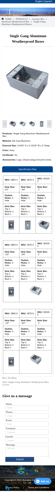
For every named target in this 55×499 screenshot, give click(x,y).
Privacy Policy (12, 487)
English (39, 1)
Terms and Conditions (38, 487)
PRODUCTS (22, 19)
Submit (20, 459)
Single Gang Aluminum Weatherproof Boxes (24, 22)
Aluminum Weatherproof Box (15, 21)
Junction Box (38, 19)
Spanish (48, 1)
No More (12, 378)
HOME (8, 19)
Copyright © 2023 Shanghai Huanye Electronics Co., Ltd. (28, 481)
